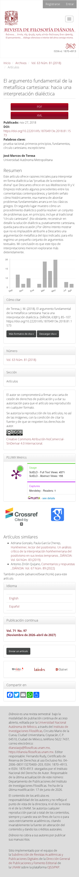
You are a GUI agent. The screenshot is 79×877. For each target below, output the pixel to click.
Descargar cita (47, 333)
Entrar (70, 4)
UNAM (16, 867)
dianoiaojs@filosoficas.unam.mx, (29, 748)
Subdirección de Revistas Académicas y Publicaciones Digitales (36, 857)
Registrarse (53, 4)
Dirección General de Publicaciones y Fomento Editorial (39, 861)
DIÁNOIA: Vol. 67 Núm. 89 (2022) (33, 568)
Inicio (6, 63)
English (13, 598)
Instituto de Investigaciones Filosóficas (38, 729)
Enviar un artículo (18, 651)
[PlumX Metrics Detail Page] (16, 474)
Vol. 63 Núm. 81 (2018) (46, 63)
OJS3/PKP (53, 867)
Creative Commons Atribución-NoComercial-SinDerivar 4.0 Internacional (35, 441)
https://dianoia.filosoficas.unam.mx (31, 752)
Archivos (20, 63)
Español (14, 606)
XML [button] (39, 115)
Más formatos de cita (20, 333)
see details (48, 498)
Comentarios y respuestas (58, 564)
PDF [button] (39, 106)
